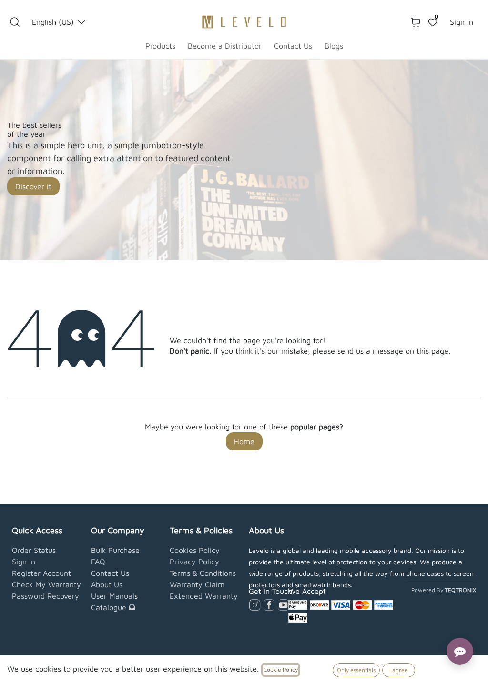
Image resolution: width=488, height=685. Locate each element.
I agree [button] (398, 670)
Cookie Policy (281, 669)
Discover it (33, 186)
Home (244, 441)
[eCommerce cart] (415, 22)
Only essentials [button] (356, 670)
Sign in (461, 22)
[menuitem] (160, 45)
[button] (14, 22)
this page (432, 351)
